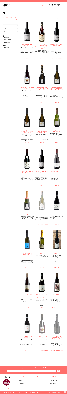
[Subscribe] (58, 371)
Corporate (21, 385)
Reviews (21, 380)
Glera (5, 36)
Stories (37, 382)
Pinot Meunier (7, 39)
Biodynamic (6, 47)
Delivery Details (53, 380)
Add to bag (27, 59)
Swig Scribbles (47, 9)
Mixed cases (30, 9)
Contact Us (51, 379)
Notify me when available (42, 224)
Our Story (21, 379)
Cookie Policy (52, 385)
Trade (63, 9)
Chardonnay (6, 37)
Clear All (15, 19)
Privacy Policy (52, 383)
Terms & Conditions (53, 382)
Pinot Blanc (7, 42)
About (9, 9)
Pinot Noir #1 (7, 41)
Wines (15, 9)
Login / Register (60, 0)
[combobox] (33, 5)
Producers (56, 9)
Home (4, 9)
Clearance (38, 9)
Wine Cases (38, 380)
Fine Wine (22, 9)
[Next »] (63, 355)
